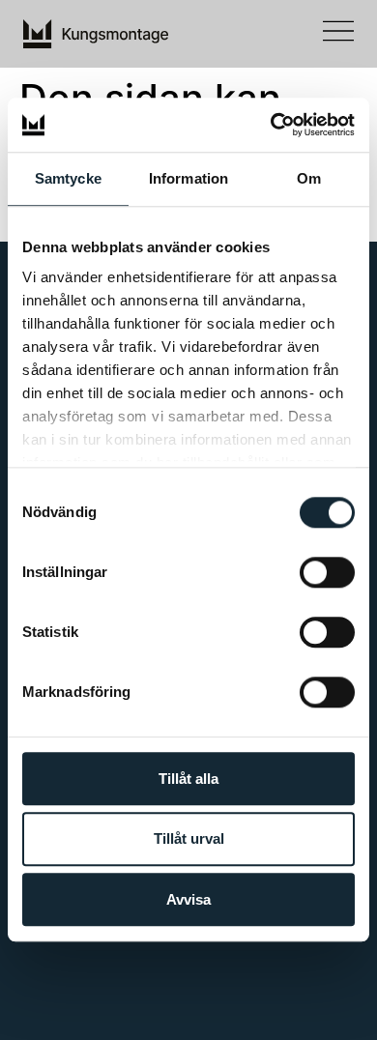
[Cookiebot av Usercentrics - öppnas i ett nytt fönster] (271, 124)
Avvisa (188, 899)
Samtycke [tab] (68, 178)
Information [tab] (188, 178)
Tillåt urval (189, 839)
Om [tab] (309, 178)
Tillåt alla (188, 778)
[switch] (327, 572)
